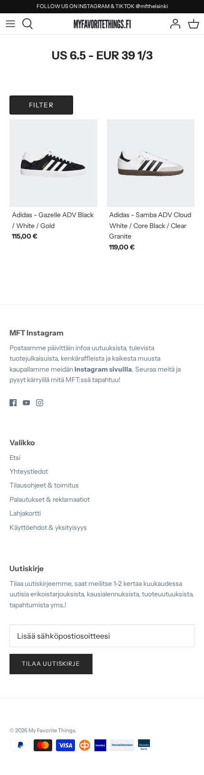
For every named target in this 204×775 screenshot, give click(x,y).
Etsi (14, 457)
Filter (41, 105)
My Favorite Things (51, 730)
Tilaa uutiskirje (51, 663)
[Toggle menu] (10, 23)
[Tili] (172, 23)
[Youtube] (26, 402)
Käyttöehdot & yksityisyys (48, 527)
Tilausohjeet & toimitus (44, 485)
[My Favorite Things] (102, 23)
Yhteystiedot (28, 471)
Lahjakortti (25, 513)
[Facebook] (13, 402)
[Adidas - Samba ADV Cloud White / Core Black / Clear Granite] (151, 163)
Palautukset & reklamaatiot (49, 499)
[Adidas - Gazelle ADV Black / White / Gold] (53, 163)
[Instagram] (39, 402)
